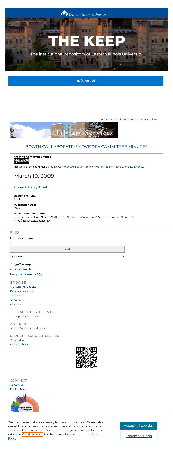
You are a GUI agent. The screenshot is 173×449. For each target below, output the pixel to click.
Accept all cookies (139, 426)
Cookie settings (32, 434)
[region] (86, 430)
